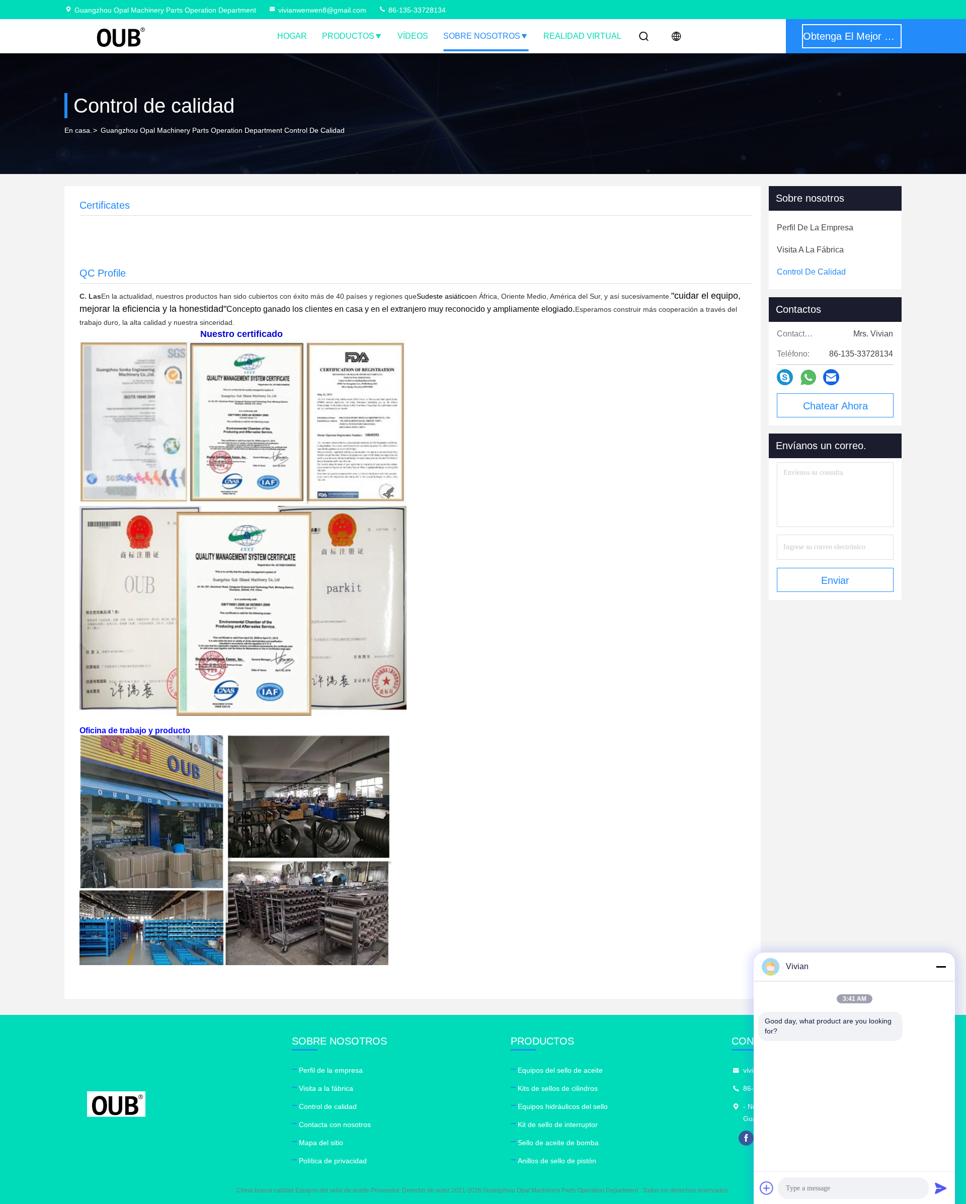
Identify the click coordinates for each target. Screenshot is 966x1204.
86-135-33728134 (416, 10)
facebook (746, 1138)
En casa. (78, 130)
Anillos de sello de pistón (557, 1161)
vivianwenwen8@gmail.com (322, 10)
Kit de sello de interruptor (558, 1125)
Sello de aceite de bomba (558, 1143)
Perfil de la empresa (331, 1070)
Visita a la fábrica (326, 1088)
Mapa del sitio (321, 1143)
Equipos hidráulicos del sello (563, 1106)
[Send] (941, 1188)
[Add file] (767, 1188)
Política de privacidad (333, 1161)
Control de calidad (328, 1106)
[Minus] (941, 967)
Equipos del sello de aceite (560, 1070)
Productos (348, 36)
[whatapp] (808, 377)
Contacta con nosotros (335, 1125)
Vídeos (412, 36)
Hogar (292, 36)
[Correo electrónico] (831, 377)
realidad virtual (582, 36)
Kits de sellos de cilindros (558, 1088)
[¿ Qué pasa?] (784, 377)
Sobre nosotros (481, 36)
